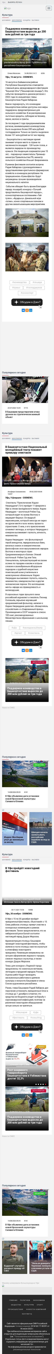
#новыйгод (36, 1017)
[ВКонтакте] (23, 310)
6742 (28, 683)
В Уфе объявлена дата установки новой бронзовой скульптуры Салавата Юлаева (22, 799)
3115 (26, 408)
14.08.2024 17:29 (15, 1065)
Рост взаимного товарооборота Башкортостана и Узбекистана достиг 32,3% (26, 1074)
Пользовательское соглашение (28, 1336)
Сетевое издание (22, 1326)
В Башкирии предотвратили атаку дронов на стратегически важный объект (22, 415)
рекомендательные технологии (26, 1349)
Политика (25, 1300)
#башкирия (21, 1012)
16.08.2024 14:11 (30, 73)
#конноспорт (27, 293)
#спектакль (34, 633)
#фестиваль (18, 1017)
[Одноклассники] (27, 310)
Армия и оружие (36, 381)
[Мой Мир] (30, 310)
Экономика (39, 1300)
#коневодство (19, 282)
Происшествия (15, 1309)
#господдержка (34, 287)
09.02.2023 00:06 (35, 492)
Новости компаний (36, 1309)
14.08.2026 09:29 (13, 792)
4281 (28, 1065)
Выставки (35, 20)
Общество (39, 765)
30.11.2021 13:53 (17, 910)
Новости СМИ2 (8, 708)
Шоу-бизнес (6, 20)
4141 (26, 792)
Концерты (26, 20)
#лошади (37, 282)
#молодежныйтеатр (32, 628)
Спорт (40, 1305)
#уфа (14, 628)
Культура (29, 1305)
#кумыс (16, 287)
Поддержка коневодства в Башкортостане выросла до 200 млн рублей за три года (25, 691)
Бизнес (41, 1047)
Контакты (27, 1314)
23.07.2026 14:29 (13, 408)
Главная (13, 1300)
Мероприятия (17, 20)
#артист (18, 633)
